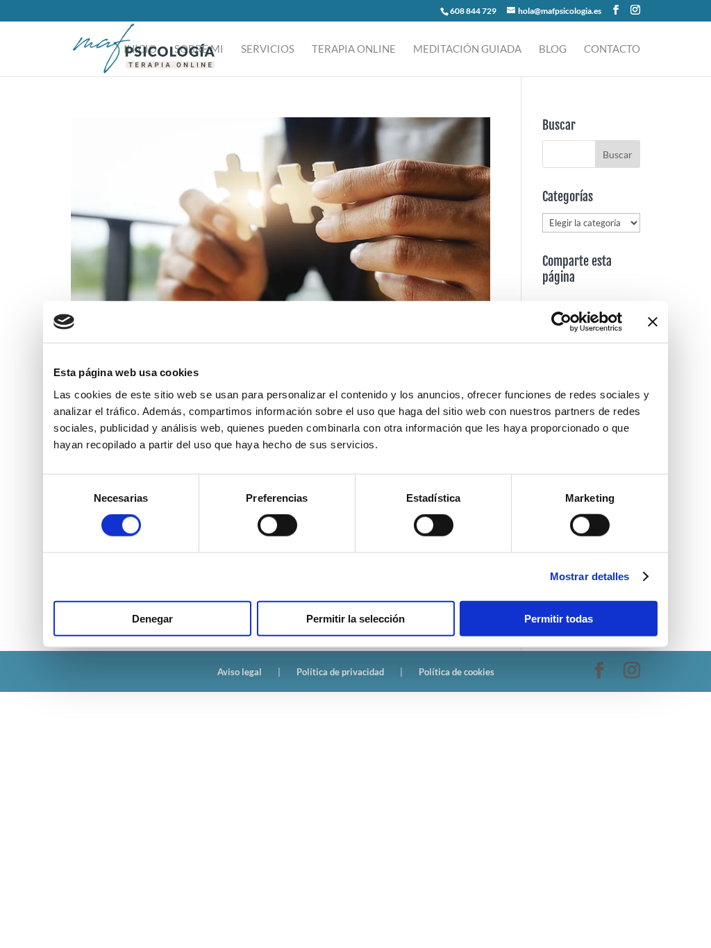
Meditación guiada (467, 49)
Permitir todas (558, 618)
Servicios (267, 49)
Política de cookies (456, 671)
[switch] (277, 525)
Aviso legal (239, 671)
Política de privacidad (340, 671)
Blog (553, 49)
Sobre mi (199, 49)
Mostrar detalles (590, 576)
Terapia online (354, 49)
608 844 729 (473, 11)
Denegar (152, 618)
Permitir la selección (355, 618)
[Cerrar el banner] (653, 322)
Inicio (140, 49)
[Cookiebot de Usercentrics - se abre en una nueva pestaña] (561, 322)
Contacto (612, 49)
